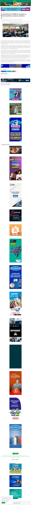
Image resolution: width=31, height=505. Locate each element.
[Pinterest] (13, 71)
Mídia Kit (19, 502)
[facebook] (13, 459)
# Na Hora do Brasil (7, 12)
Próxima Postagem (27, 86)
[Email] (15, 71)
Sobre (14, 502)
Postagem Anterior (3, 86)
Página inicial (2, 12)
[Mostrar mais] (16, 71)
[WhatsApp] (12, 71)
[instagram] (18, 459)
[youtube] (16, 459)
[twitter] (14, 459)
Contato (16, 502)
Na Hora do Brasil (18, 503)
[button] (1, 1)
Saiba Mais (7, 501)
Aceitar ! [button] (3, 502)
